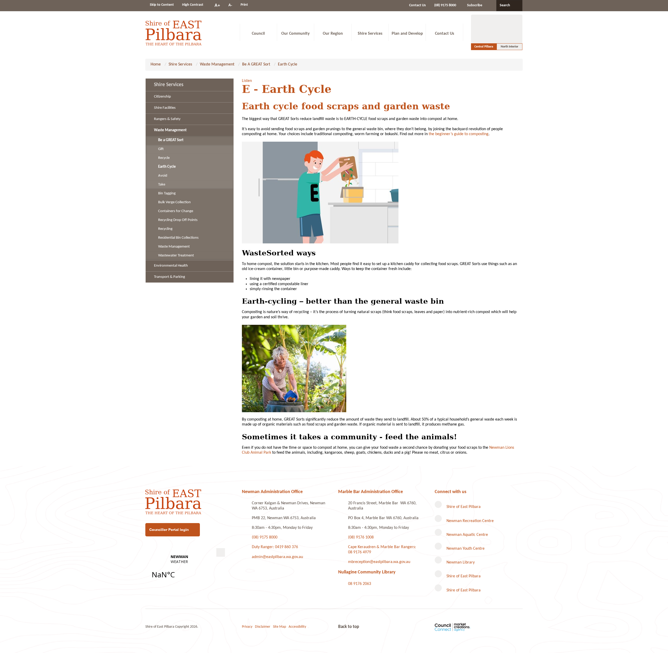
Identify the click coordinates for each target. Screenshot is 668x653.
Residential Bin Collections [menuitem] (178, 238)
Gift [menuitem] (161, 149)
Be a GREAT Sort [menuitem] (170, 140)
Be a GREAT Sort (256, 64)
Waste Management (217, 64)
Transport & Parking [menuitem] (169, 277)
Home (156, 64)
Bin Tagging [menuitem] (167, 193)
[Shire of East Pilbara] (173, 32)
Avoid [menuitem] (162, 176)
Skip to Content (162, 5)
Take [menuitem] (161, 185)
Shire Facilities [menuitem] (165, 108)
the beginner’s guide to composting (458, 134)
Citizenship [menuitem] (162, 97)
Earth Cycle (287, 64)
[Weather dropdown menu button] (220, 552)
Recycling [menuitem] (165, 229)
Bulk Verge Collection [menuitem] (174, 202)
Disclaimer (262, 627)
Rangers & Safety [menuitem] (167, 119)
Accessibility (297, 627)
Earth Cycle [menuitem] (167, 167)
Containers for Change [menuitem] (175, 211)
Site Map (279, 627)
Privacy (247, 627)
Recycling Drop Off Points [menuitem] (178, 220)
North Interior (509, 46)
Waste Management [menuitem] (170, 130)
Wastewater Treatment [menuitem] (176, 255)
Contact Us (417, 5)
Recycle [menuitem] (164, 158)
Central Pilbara (483, 46)
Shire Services (180, 64)
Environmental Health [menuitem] (171, 266)
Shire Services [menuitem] (168, 84)
